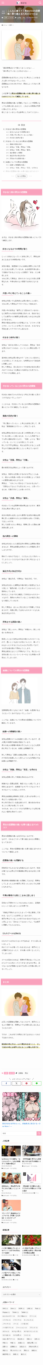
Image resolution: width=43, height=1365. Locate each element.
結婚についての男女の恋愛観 (17, 162)
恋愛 (6, 17)
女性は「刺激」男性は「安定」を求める (24, 168)
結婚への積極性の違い (17, 165)
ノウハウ (7, 1324)
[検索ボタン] (40, 3)
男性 (26, 1350)
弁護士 (21, 1343)
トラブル (7, 1320)
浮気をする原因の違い (17, 158)
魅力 (23, 1354)
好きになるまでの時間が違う (20, 132)
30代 (5, 1308)
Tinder (15, 1312)
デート (33, 1316)
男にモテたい (15, 1350)
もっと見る (21, 176)
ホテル (6, 1331)
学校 (5, 1343)
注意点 (23, 1346)
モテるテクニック (31, 1331)
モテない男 (16, 1331)
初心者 (21, 1339)
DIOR (21, 1308)
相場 (34, 1350)
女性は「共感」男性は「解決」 (21, 150)
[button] (6, 1083)
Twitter (25, 1312)
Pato (37, 1308)
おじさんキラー (9, 1316)
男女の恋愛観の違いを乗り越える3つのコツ (22, 171)
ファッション (21, 1327)
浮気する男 (33, 1346)
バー (15, 1324)
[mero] (21, 3)
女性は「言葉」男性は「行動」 (21, 147)
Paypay (6, 1312)
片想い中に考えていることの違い (21, 135)
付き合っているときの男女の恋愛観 (19, 141)
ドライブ (17, 1320)
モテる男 (17, 1335)
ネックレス (28, 1320)
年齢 (12, 1343)
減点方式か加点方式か (17, 156)
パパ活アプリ (8, 1327)
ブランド (34, 1327)
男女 (24, 17)
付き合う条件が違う (17, 138)
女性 (37, 1339)
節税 (15, 1354)
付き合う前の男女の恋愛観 (16, 129)
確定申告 (7, 1354)
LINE (29, 1308)
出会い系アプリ (9, 1339)
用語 (5, 1350)
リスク (27, 1335)
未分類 (11, 17)
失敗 (29, 1339)
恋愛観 (19, 17)
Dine (13, 1308)
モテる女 (7, 1335)
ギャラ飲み (22, 1316)
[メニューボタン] (3, 3)
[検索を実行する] (39, 1133)
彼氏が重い (32, 1343)
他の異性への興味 (16, 153)
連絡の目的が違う (16, 144)
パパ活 (24, 1324)
